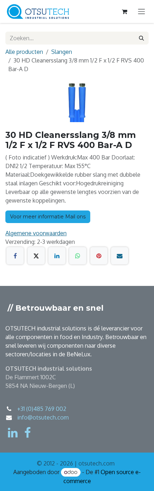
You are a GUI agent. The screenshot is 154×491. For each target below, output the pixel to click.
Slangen (61, 51)
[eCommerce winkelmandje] (124, 11)
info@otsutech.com (43, 417)
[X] (36, 255)
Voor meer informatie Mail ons (48, 216)
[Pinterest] (98, 255)
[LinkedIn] (57, 255)
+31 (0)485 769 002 (41, 408)
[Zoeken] (141, 38)
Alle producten (24, 51)
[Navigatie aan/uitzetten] (141, 11)
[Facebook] (15, 255)
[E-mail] (119, 255)
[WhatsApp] (77, 255)
